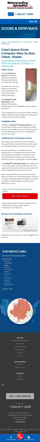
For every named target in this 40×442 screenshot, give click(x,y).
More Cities (8, 289)
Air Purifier (20, 356)
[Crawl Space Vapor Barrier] (9, 222)
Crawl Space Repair (20, 347)
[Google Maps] (3, 384)
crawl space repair (8, 134)
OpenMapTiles (16, 322)
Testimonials (20, 379)
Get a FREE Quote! (20, 196)
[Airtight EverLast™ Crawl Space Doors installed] (31, 84)
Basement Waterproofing (20, 340)
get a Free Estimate (20, 396)
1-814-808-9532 (20, 422)
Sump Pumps (20, 343)
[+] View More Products (30, 230)
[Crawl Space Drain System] (21, 222)
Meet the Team (20, 367)
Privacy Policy (29, 429)
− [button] (30, 318)
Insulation (20, 353)
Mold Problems (20, 350)
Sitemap (23, 431)
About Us (20, 364)
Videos (20, 376)
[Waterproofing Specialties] (20, 436)
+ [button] (30, 315)
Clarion (6, 265)
